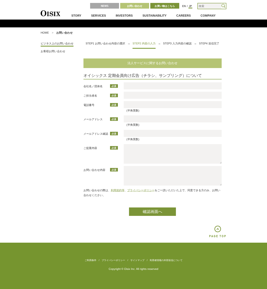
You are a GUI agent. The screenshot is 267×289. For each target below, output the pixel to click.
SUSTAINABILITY (154, 15)
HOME (45, 32)
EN (184, 6)
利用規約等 (118, 190)
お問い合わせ (134, 5)
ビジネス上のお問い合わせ (57, 43)
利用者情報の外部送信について (166, 260)
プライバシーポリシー (141, 190)
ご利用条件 (90, 260)
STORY (76, 15)
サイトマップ (137, 260)
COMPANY (208, 15)
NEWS (104, 5)
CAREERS (183, 15)
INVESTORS (124, 15)
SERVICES (98, 15)
